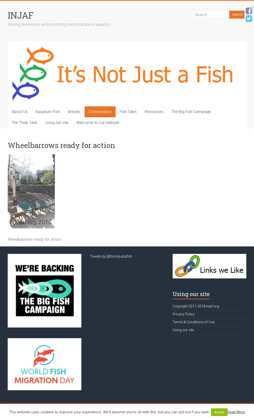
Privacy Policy (184, 314)
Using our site (56, 122)
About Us (20, 111)
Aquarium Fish (47, 111)
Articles (74, 111)
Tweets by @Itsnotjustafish (111, 256)
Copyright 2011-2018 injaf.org (196, 306)
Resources (154, 111)
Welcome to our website (97, 122)
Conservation (100, 111)
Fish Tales (128, 111)
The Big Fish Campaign (191, 111)
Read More (236, 412)
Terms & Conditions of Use (194, 322)
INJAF (21, 15)
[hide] (252, 6)
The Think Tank (24, 122)
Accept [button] (219, 412)
